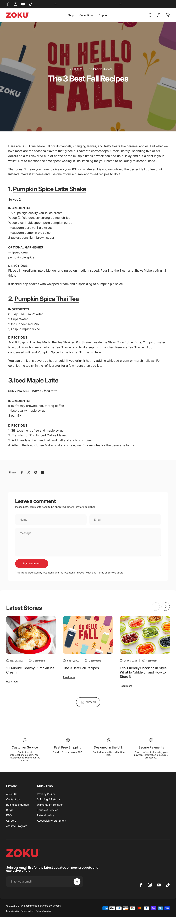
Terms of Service (106, 572)
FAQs (9, 815)
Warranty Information (50, 804)
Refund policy (45, 815)
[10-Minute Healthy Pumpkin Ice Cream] (31, 635)
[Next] (120, 4)
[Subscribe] (77, 881)
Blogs (9, 810)
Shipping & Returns (48, 799)
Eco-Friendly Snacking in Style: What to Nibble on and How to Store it (143, 672)
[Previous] (55, 4)
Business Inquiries (17, 804)
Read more (12, 681)
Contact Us (13, 799)
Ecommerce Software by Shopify (42, 905)
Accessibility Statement (51, 820)
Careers (11, 820)
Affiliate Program (16, 826)
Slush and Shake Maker (136, 270)
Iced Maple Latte (36, 380)
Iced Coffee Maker (53, 435)
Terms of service (43, 911)
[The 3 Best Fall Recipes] (88, 635)
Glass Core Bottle (120, 342)
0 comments (39, 660)
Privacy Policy (83, 572)
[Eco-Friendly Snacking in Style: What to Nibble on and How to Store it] (145, 635)
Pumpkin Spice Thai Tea (46, 299)
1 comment (151, 660)
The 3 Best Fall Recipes (81, 668)
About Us (11, 794)
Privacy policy (27, 911)
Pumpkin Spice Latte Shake (49, 189)
